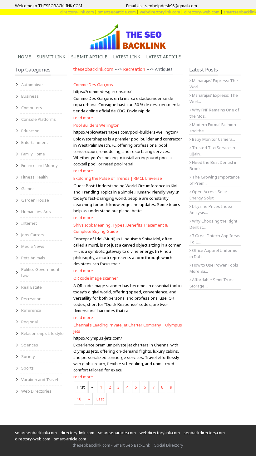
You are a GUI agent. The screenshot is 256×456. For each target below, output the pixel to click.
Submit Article (89, 57)
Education (30, 131)
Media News (32, 246)
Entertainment (34, 142)
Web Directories (36, 391)
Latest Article (163, 57)
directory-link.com (72, 12)
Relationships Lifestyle (42, 333)
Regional (29, 322)
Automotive (32, 84)
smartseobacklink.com (36, 432)
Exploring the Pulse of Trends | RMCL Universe (117, 178)
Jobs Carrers (32, 235)
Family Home (33, 154)
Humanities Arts (36, 211)
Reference (31, 310)
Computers (31, 107)
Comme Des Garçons (93, 84)
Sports (27, 368)
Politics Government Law (40, 272)
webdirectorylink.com (155, 12)
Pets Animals (33, 258)
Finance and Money (39, 165)
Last (100, 399)
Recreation (31, 299)
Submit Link (51, 57)
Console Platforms (38, 119)
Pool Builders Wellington (96, 125)
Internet (29, 223)
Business (30, 96)
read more (83, 117)
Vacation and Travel (39, 379)
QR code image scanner (95, 278)
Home (24, 57)
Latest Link (126, 57)
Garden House (35, 200)
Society (28, 356)
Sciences (29, 345)
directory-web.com (197, 12)
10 (79, 399)
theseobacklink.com (93, 69)
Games (28, 188)
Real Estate (31, 287)
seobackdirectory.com (204, 432)
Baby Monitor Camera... (213, 139)
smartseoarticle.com (112, 12)
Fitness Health (34, 177)
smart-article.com (70, 439)
